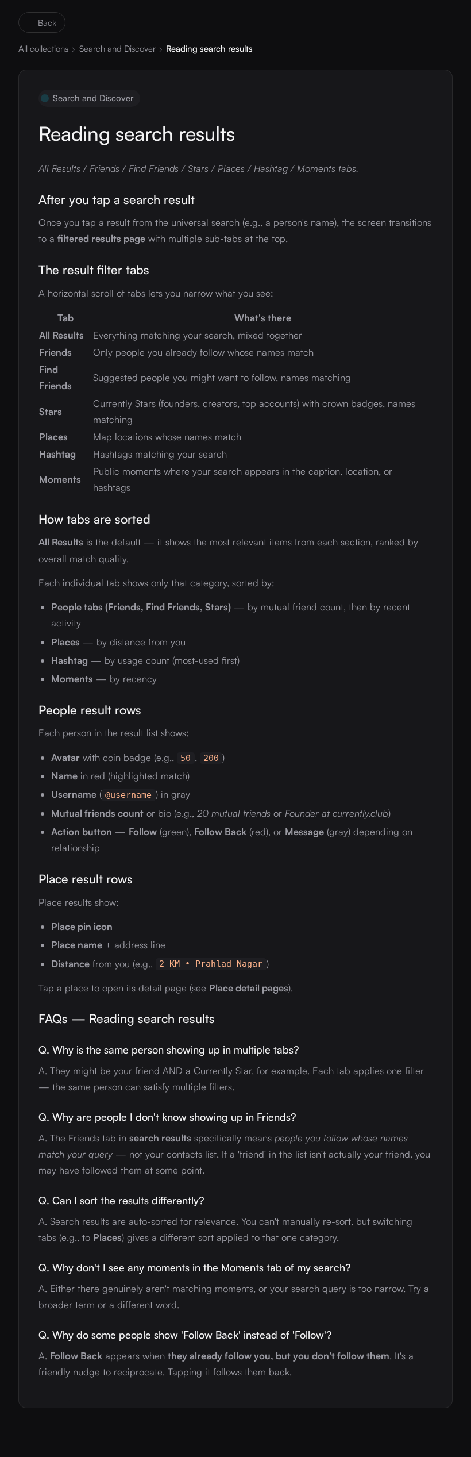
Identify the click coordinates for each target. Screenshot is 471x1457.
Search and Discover (117, 48)
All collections (43, 48)
